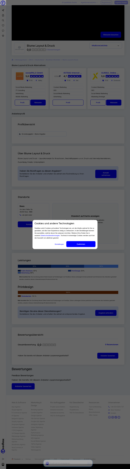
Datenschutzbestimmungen (50, 235)
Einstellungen (59, 244)
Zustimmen (81, 244)
